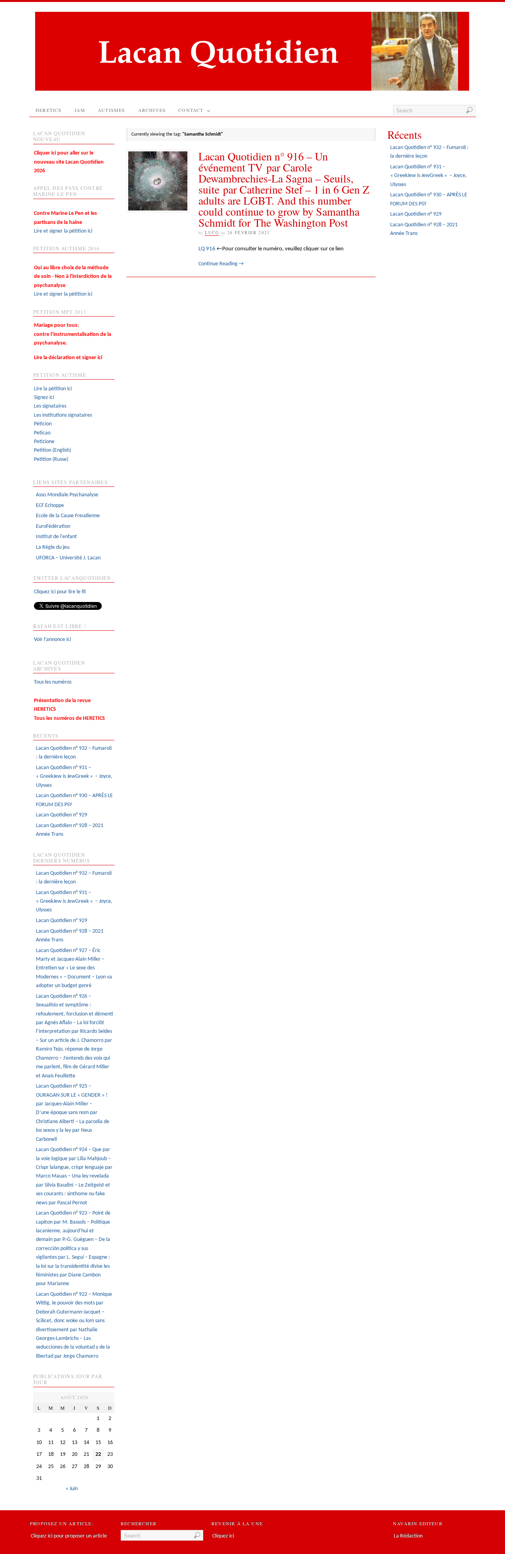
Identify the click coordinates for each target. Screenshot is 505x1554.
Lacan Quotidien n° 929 (61, 815)
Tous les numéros (52, 682)
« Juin (71, 1489)
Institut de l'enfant (56, 537)
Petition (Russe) (51, 459)
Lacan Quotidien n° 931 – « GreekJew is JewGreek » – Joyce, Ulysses (74, 776)
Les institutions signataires (63, 415)
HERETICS (49, 110)
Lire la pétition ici (53, 389)
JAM (80, 110)
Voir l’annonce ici (52, 640)
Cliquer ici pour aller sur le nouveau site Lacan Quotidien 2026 (69, 162)
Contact (190, 110)
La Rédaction (408, 1536)
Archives (152, 110)
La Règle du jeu (52, 547)
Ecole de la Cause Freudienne (68, 516)
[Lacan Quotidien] (252, 89)
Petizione (44, 442)
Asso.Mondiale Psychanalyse (67, 495)
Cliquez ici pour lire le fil (60, 592)
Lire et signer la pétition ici (65, 222)
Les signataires (50, 406)
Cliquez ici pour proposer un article (69, 1536)
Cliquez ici (223, 1536)
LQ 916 (206, 249)
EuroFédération (53, 526)
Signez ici (44, 398)
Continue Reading (221, 264)
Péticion (43, 424)
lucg (212, 232)
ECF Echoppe (50, 506)
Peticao (42, 433)
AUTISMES (111, 110)
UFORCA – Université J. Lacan (68, 558)
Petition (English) (52, 450)
